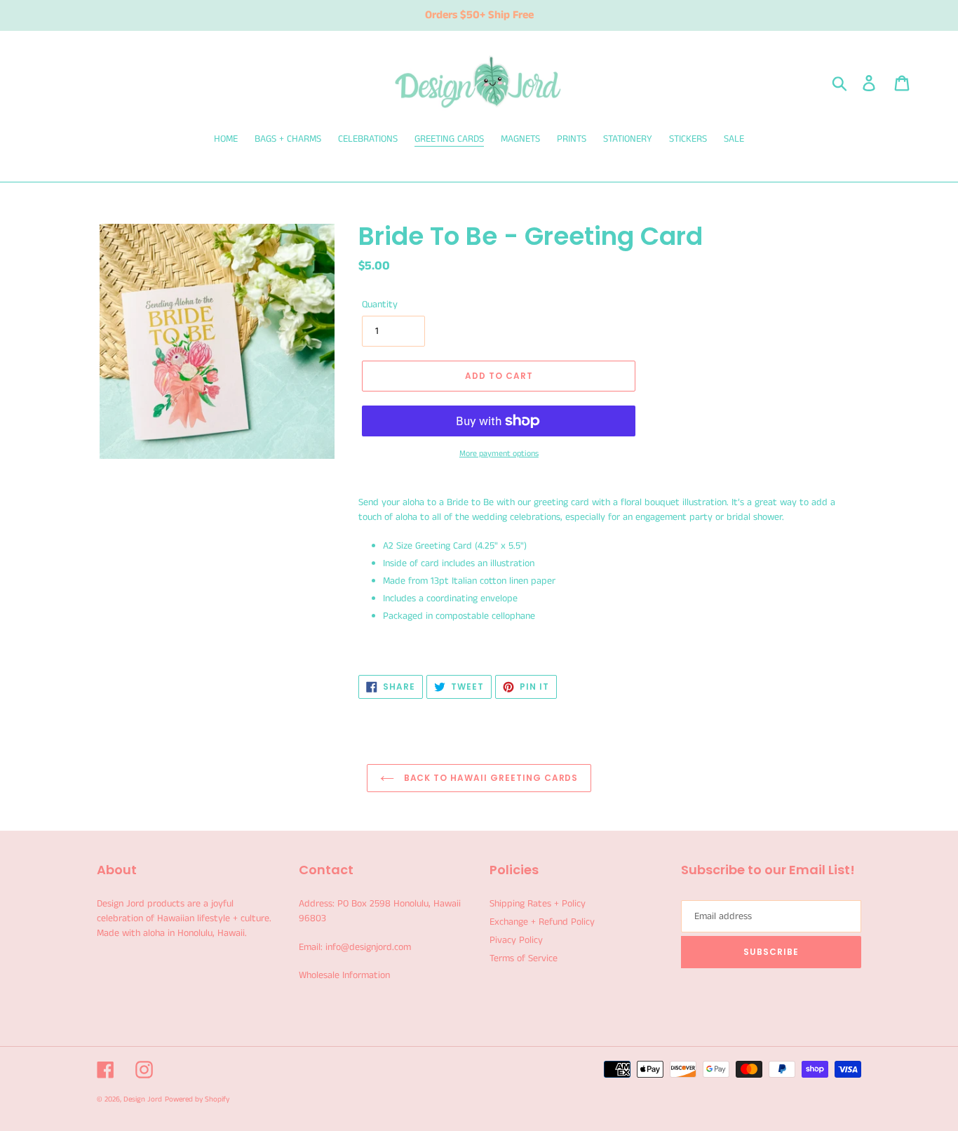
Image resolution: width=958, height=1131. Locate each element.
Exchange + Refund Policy (542, 922)
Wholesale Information (344, 975)
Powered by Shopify (197, 1099)
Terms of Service (524, 958)
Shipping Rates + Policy (538, 904)
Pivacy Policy (516, 940)
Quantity (380, 304)
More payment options (499, 454)
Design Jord (142, 1099)
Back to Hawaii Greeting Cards (490, 778)
